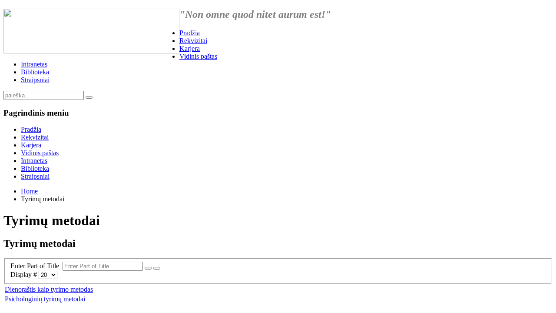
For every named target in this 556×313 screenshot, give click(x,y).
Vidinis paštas (198, 56)
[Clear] (156, 268)
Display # (24, 274)
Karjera (189, 48)
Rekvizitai (193, 40)
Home (29, 191)
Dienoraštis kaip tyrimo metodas (49, 289)
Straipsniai (35, 79)
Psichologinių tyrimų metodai (45, 299)
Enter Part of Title (36, 266)
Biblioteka (35, 72)
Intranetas (34, 64)
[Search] (148, 268)
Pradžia (189, 33)
